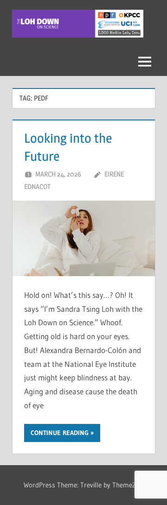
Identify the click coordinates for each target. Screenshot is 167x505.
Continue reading (60, 433)
